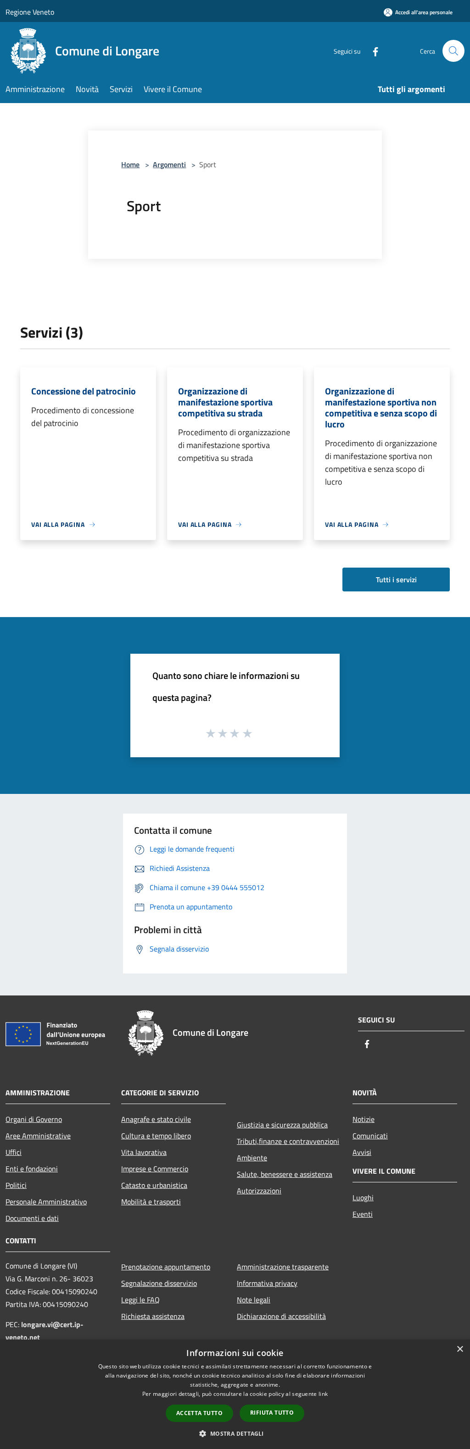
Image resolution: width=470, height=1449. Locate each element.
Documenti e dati (32, 1218)
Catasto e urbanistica (154, 1185)
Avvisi (361, 1152)
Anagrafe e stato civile (156, 1119)
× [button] (459, 1349)
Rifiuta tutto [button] (272, 1412)
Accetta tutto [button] (199, 1413)
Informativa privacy (267, 1283)
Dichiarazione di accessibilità (281, 1316)
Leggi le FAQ (140, 1299)
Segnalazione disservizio (159, 1283)
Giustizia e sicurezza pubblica (282, 1124)
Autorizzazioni (259, 1190)
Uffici (14, 1152)
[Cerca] (453, 51)
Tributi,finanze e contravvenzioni (288, 1141)
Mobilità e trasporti (151, 1201)
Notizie (363, 1119)
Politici (16, 1185)
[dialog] (235, 1394)
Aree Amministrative (38, 1135)
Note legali (253, 1299)
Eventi (362, 1213)
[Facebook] (372, 50)
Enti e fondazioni (32, 1168)
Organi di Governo (34, 1119)
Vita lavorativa (144, 1152)
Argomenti (169, 164)
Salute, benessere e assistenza (284, 1174)
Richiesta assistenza (153, 1316)
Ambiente (252, 1157)
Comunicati (370, 1135)
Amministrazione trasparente (283, 1266)
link (323, 1394)
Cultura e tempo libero (156, 1135)
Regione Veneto (30, 11)
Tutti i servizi (396, 579)
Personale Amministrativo (46, 1201)
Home (130, 164)
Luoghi (363, 1197)
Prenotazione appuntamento (165, 1266)
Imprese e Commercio (154, 1168)
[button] (234, 1433)
